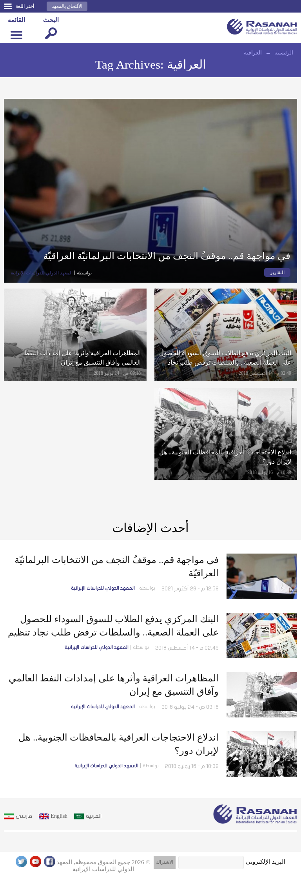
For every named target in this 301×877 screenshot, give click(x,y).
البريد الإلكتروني (265, 862)
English (59, 816)
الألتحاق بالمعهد (67, 6)
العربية (94, 816)
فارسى (24, 816)
